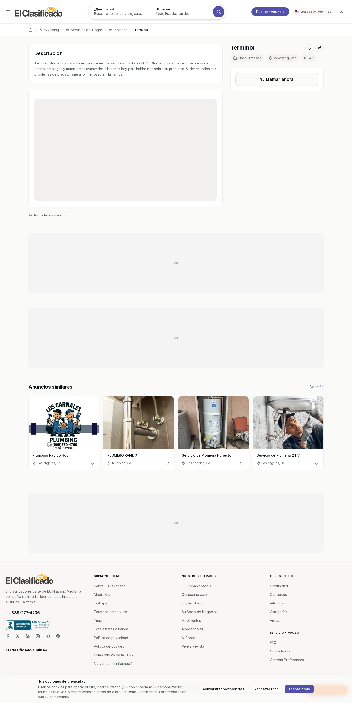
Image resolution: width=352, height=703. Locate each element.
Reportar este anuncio (51, 215)
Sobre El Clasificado (110, 586)
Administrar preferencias (223, 689)
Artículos (276, 603)
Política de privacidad (111, 638)
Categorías (278, 612)
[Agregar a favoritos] (309, 48)
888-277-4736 (25, 612)
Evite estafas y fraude (111, 629)
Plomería (120, 30)
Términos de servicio (110, 612)
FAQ (273, 642)
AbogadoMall (192, 629)
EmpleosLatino (193, 603)
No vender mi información (114, 664)
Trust (98, 620)
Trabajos (101, 603)
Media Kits (102, 595)
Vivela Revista (193, 646)
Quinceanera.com (196, 595)
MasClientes (191, 620)
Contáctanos (280, 651)
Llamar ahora (280, 79)
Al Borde (188, 638)
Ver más (317, 387)
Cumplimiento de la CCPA (114, 655)
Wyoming (51, 30)
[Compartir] (319, 48)
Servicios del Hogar (86, 30)
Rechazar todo (266, 689)
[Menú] (8, 12)
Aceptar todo (299, 689)
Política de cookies (109, 646)
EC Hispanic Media (196, 586)
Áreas (274, 620)
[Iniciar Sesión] (341, 12)
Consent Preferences (287, 660)
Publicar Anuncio (270, 12)
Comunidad (279, 586)
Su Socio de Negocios (199, 612)
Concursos (278, 595)
